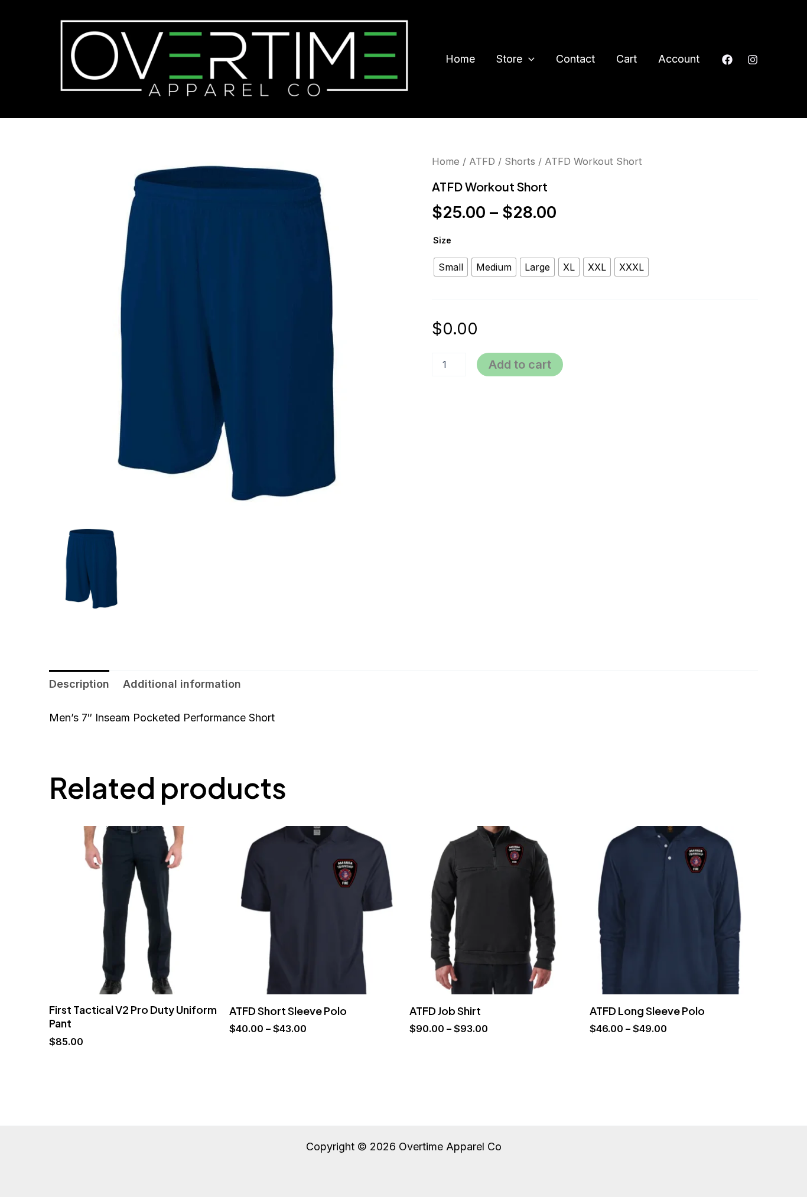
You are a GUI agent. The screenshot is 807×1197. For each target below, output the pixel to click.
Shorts (520, 161)
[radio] (450, 267)
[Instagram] (752, 59)
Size (442, 240)
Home (460, 59)
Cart (626, 59)
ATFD (482, 161)
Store (509, 59)
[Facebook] (727, 59)
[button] (528, 59)
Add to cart (520, 364)
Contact (575, 59)
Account (678, 59)
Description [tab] (79, 684)
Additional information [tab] (182, 684)
